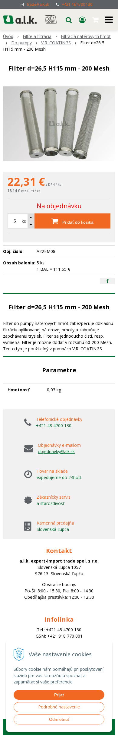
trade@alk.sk (38, 4)
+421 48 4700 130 (77, 4)
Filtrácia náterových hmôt (86, 36)
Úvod (8, 36)
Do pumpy (21, 43)
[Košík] (95, 20)
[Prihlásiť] (82, 20)
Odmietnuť (59, 719)
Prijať (59, 694)
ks (24, 221)
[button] (68, 20)
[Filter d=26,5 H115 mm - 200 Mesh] (59, 123)
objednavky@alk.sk (56, 451)
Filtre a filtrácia (37, 36)
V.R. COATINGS (56, 43)
